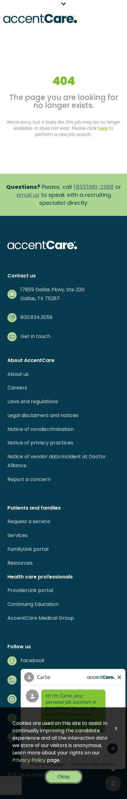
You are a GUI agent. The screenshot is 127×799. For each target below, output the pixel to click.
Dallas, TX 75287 (40, 298)
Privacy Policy (29, 760)
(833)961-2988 (93, 187)
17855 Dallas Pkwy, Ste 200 (52, 289)
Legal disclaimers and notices (42, 415)
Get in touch (35, 336)
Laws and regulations (32, 401)
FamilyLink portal (27, 549)
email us (27, 195)
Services (17, 535)
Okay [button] (63, 776)
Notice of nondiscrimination (40, 429)
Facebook (32, 660)
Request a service (28, 521)
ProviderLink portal (30, 590)
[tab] (63, 5)
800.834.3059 (36, 317)
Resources (20, 562)
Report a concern (29, 479)
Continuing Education (33, 604)
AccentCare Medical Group (40, 618)
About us (18, 374)
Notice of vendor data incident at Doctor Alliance (56, 461)
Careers (17, 387)
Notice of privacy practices (40, 442)
